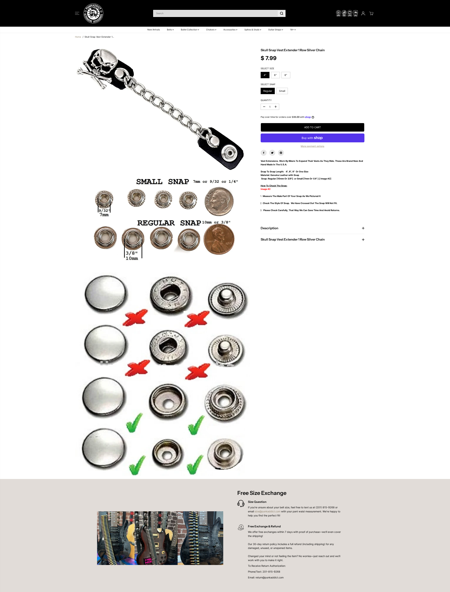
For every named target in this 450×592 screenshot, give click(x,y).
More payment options (312, 146)
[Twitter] (272, 153)
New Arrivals (153, 29)
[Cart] (371, 13)
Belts (169, 29)
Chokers (210, 29)
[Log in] (363, 13)
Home (78, 36)
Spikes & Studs (252, 29)
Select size (267, 68)
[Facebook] (264, 153)
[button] (77, 13)
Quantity (266, 100)
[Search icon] (282, 13)
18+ (292, 29)
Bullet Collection (189, 29)
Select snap (268, 84)
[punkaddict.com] (93, 13)
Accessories (229, 29)
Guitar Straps (275, 29)
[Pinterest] (281, 153)
